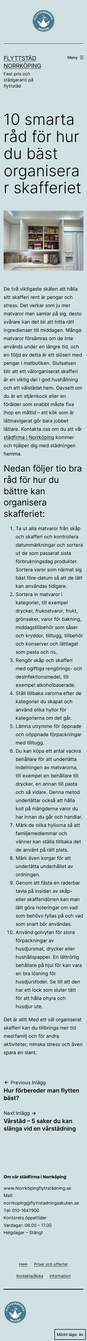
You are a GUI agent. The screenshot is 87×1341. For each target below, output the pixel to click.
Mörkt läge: (67, 1334)
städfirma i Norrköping (29, 437)
